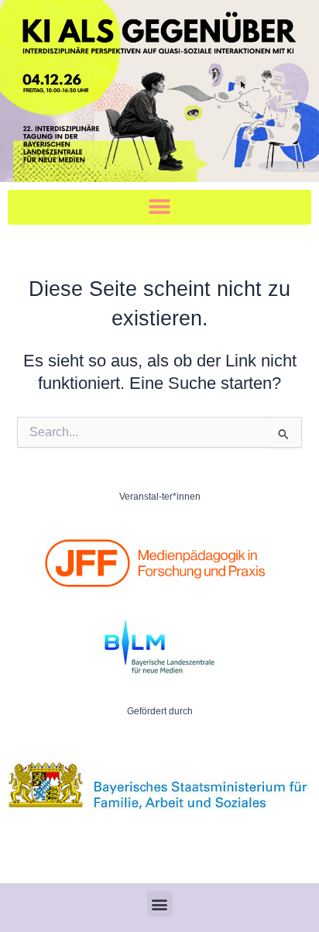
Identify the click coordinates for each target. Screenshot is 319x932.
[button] (159, 207)
